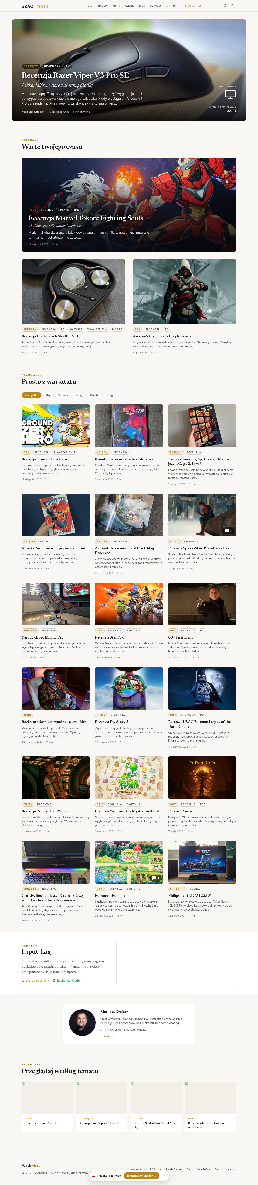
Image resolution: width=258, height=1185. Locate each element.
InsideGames (113, 1029)
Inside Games (192, 5)
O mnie (171, 5)
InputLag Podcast (135, 1029)
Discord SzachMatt (198, 1169)
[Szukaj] (225, 5)
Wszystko (31, 395)
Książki (129, 5)
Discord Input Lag (225, 1169)
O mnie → (106, 1036)
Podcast (155, 5)
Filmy (116, 5)
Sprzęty (102, 5)
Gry (90, 5)
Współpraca (138, 1169)
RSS (152, 1169)
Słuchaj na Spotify (68, 980)
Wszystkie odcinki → (35, 980)
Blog (142, 5)
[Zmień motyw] (232, 5)
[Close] (164, 1175)
